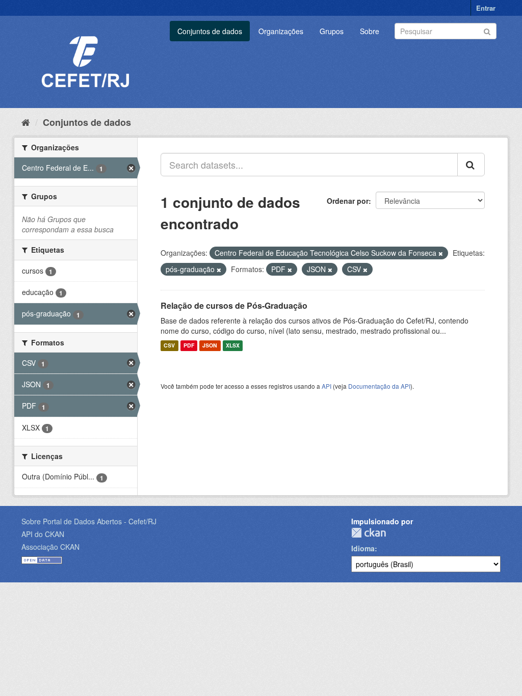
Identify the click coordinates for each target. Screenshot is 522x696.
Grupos (332, 31)
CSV (169, 346)
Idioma (363, 548)
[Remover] (440, 253)
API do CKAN (42, 534)
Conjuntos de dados (209, 31)
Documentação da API (379, 386)
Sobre (369, 31)
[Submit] (487, 30)
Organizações (280, 31)
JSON (209, 346)
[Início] (25, 121)
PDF (189, 346)
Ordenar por (348, 201)
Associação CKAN (50, 547)
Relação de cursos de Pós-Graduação (234, 305)
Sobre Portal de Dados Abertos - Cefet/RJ (88, 521)
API (326, 386)
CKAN (368, 532)
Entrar (485, 8)
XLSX (233, 346)
